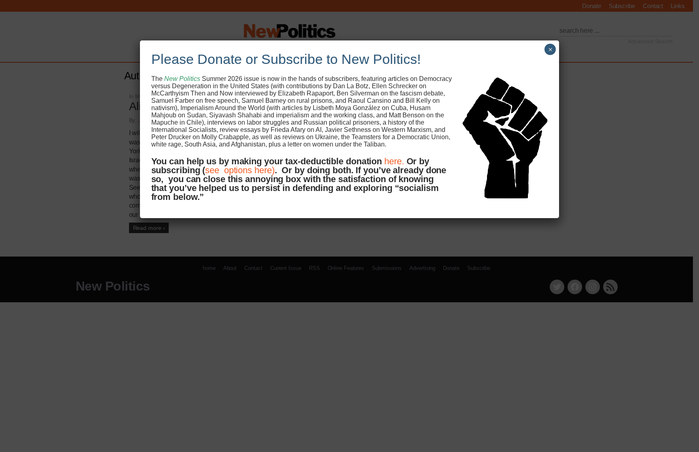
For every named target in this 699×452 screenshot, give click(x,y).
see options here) (239, 170)
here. (394, 161)
